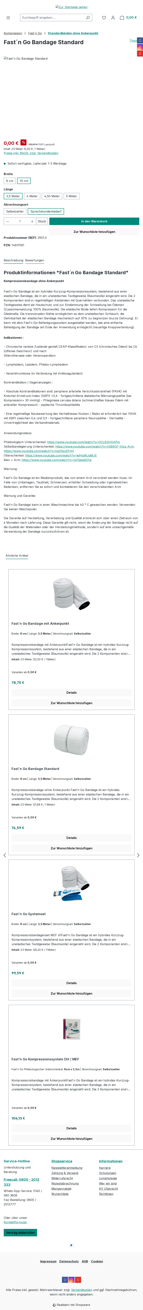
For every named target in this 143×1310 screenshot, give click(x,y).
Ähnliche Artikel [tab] (17, 555)
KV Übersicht (108, 1189)
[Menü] (8, 17)
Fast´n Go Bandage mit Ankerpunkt (40, 623)
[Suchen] (87, 17)
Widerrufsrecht (62, 1178)
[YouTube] (140, 53)
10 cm (24, 181)
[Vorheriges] (4, 855)
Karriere (105, 1168)
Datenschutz (69, 1261)
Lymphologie (108, 1178)
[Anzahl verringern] (8, 221)
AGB (85, 1261)
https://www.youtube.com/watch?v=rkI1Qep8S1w (57, 460)
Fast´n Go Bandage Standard (35, 769)
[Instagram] (140, 47)
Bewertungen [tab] (34, 260)
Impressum (48, 1261)
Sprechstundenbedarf (45, 211)
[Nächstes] (138, 855)
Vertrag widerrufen (20, 1232)
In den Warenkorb (94, 221)
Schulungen (107, 1173)
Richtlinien (106, 1194)
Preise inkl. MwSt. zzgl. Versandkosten (31, 153)
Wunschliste (60, 1194)
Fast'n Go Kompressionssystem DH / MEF (45, 1059)
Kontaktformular (15, 1222)
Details (71, 692)
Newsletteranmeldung (66, 1168)
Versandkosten (81, 1290)
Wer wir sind (108, 1183)
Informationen (111, 1161)
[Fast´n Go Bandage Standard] (71, 96)
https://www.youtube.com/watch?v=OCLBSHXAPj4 (83, 442)
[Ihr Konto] (113, 17)
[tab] (13, 260)
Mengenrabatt (61, 1189)
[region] (71, 96)
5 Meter (71, 196)
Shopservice (61, 1161)
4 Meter (32, 196)
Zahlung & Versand (64, 1173)
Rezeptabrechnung (65, 1183)
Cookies (97, 1261)
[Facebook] (140, 40)
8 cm (9, 181)
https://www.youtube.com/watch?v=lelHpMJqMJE (61, 455)
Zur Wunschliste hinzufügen (94, 232)
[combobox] (52, 17)
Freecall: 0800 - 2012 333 (21, 1182)
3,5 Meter (13, 196)
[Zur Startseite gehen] (71, 6)
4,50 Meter (52, 196)
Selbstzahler (15, 211)
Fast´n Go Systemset (29, 914)
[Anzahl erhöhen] (32, 221)
